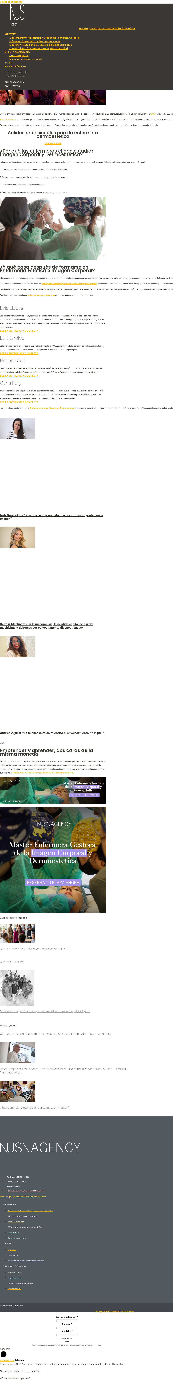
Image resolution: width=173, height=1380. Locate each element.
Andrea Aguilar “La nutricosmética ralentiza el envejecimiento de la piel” (52, 733)
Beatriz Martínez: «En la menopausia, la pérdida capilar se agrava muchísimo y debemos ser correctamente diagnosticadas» (46, 625)
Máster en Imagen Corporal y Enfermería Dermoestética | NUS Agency (45, 1011)
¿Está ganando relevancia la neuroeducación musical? (35, 1107)
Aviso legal (98, 1312)
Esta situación (7, 119)
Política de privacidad (111, 1312)
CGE (153, 114)
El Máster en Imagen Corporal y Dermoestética (52, 408)
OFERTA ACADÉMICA (18, 72)
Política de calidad (127, 1312)
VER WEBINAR (53, 143)
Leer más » (6, 525)
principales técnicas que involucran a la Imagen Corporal (69, 283)
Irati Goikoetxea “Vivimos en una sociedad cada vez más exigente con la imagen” (51, 517)
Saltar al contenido (11, 1)
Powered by (7, 1360)
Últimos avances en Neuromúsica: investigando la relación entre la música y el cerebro (55, 1033)
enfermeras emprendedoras (41, 295)
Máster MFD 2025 (11, 962)
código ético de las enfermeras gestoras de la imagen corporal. (43, 772)
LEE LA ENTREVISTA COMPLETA (19, 330)
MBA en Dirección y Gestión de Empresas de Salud (32, 949)
